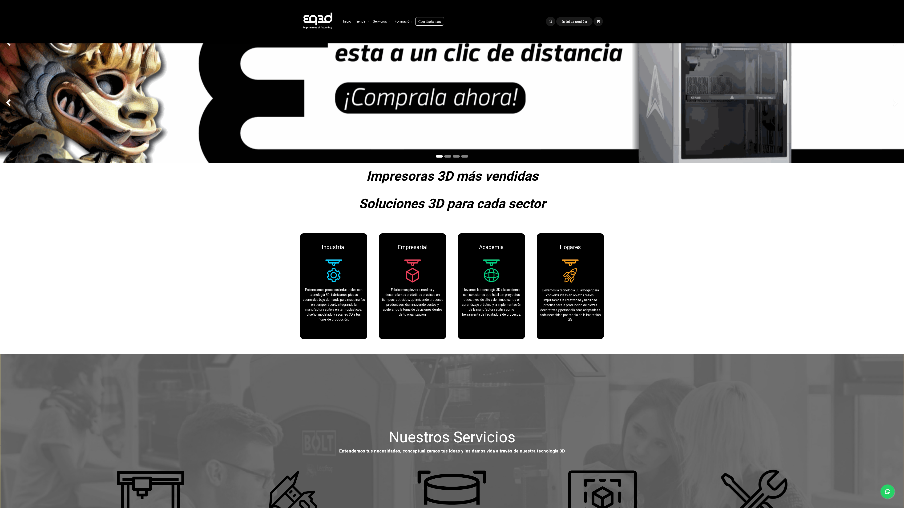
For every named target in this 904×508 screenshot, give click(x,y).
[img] (36, 103)
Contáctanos (429, 21)
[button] (550, 21)
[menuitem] (347, 21)
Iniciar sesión (574, 21)
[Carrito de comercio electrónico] (598, 21)
